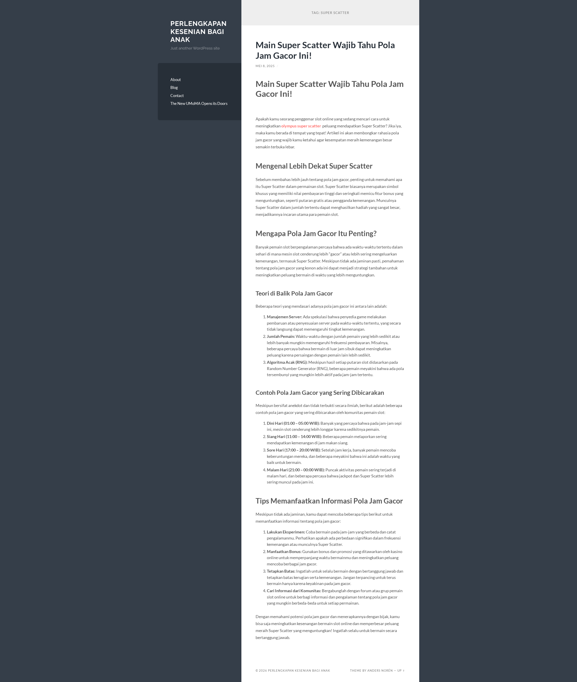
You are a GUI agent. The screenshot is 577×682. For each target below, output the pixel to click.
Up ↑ (401, 670)
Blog (174, 87)
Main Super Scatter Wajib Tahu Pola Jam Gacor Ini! (325, 50)
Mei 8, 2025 (265, 66)
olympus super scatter (301, 125)
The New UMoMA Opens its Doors (198, 103)
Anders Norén (380, 670)
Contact (177, 95)
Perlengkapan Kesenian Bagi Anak (198, 31)
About (175, 79)
